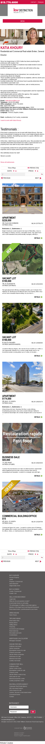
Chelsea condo (13, 672)
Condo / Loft (12, 593)
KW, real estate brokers (16, 688)
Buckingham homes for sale (17, 650)
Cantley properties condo (16, 680)
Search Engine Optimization (22, 735)
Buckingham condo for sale (17, 670)
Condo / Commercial (15, 591)
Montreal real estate (15, 658)
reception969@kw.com (8, 719)
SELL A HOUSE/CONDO (17, 597)
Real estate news (14, 620)
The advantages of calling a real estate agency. (23, 605)
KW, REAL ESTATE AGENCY (18, 684)
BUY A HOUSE (14, 575)
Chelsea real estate (15, 652)
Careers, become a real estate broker (20, 692)
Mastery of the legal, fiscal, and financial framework (24, 607)
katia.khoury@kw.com (13, 100)
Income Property (14, 577)
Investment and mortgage (16, 629)
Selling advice (13, 624)
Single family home (14, 585)
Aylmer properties (14, 648)
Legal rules (12, 599)
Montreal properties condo (17, 678)
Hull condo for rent (14, 676)
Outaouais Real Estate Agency (18, 686)
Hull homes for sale (15, 656)
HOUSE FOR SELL (15, 644)
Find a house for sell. (15, 690)
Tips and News (15, 618)
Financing (12, 626)
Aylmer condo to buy (15, 668)
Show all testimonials (7, 162)
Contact (11, 696)
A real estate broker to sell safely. (19, 603)
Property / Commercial (15, 581)
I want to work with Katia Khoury (10, 120)
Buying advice (13, 622)
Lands (11, 579)
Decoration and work (15, 633)
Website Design (18, 734)
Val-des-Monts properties (16, 654)
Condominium (13, 635)
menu (23, 21)
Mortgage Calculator (18, 638)
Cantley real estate (14, 660)
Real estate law (13, 631)
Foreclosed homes (14, 694)
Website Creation (19, 733)
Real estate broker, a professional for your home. (23, 609)
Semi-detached (13, 583)
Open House (14, 613)
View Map (12, 168)
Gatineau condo (14, 666)
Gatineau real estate (15, 646)
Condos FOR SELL (16, 664)
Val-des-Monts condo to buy (17, 674)
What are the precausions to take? (19, 601)
